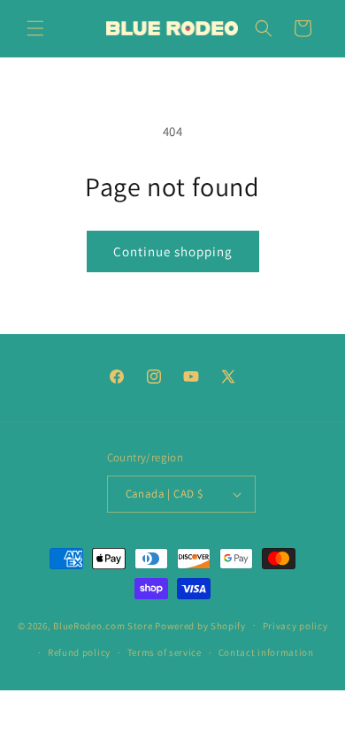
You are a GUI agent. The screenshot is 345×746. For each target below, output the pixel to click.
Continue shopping (173, 251)
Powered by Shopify (200, 625)
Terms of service (164, 652)
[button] (35, 28)
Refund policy (79, 652)
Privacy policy (295, 626)
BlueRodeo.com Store (102, 625)
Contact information (266, 652)
